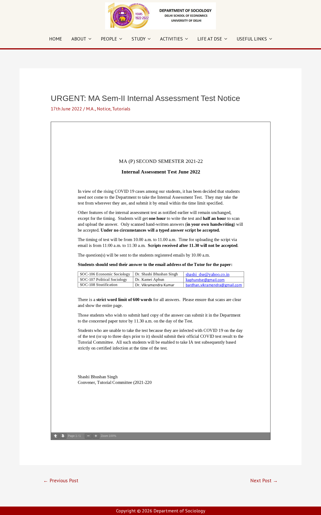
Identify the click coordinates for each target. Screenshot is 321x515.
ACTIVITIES (171, 39)
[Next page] (63, 436)
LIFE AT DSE (209, 39)
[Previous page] (55, 436)
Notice (103, 109)
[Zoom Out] (88, 436)
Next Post (264, 480)
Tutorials (121, 109)
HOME (55, 39)
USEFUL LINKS (252, 39)
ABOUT (78, 39)
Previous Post (60, 480)
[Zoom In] (95, 436)
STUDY (138, 39)
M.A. (90, 109)
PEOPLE (109, 39)
